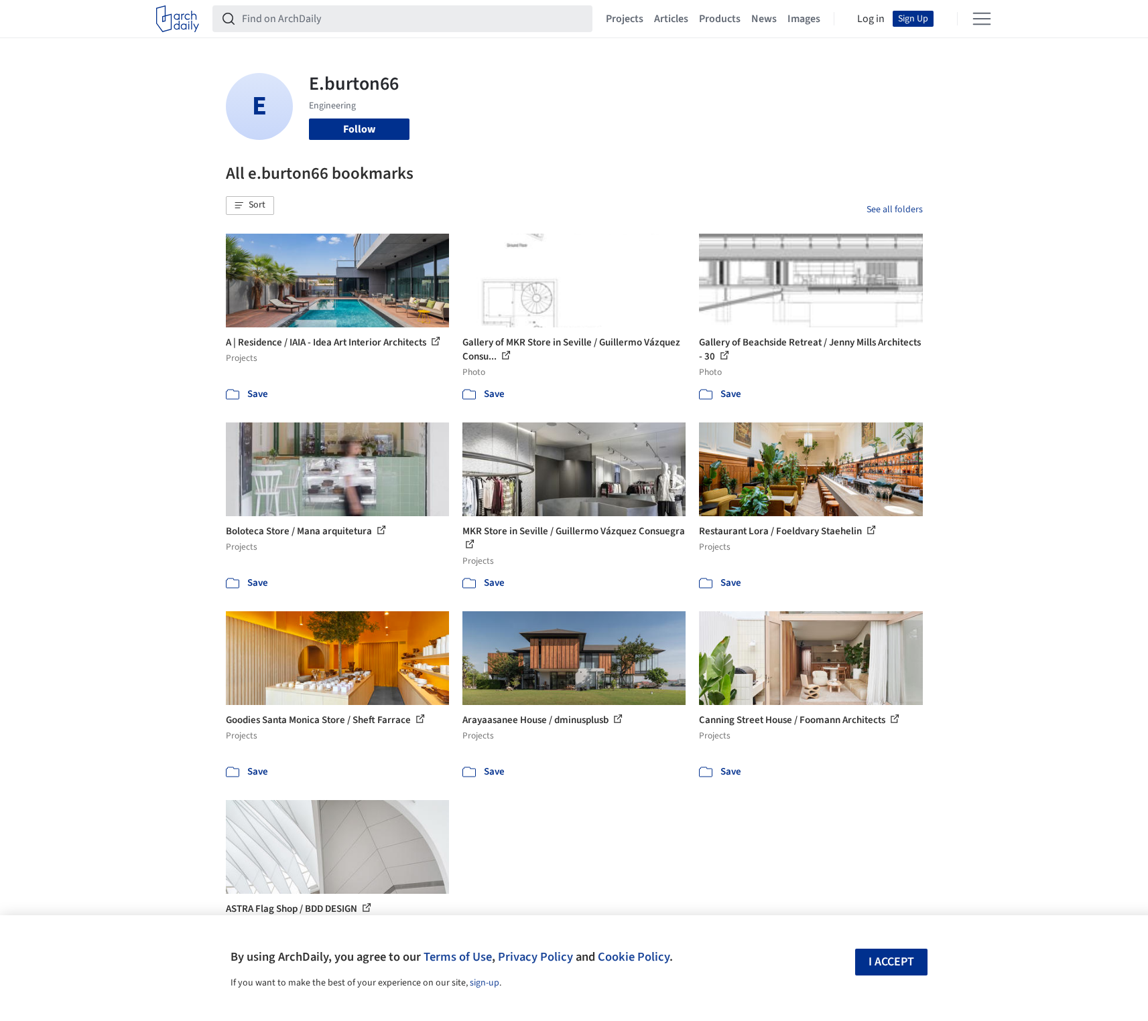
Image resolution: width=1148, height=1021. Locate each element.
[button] (250, 205)
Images (803, 18)
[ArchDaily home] (177, 18)
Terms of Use (458, 956)
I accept (891, 961)
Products (720, 18)
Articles (671, 18)
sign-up (484, 983)
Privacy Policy (535, 956)
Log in (871, 18)
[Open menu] (982, 18)
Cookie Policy (633, 956)
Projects (624, 18)
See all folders (895, 209)
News (764, 18)
